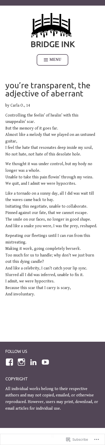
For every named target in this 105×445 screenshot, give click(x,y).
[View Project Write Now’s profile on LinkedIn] (34, 362)
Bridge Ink (53, 44)
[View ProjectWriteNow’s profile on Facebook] (10, 362)
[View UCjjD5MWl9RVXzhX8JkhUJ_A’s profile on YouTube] (46, 362)
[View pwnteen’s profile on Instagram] (22, 362)
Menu (55, 59)
